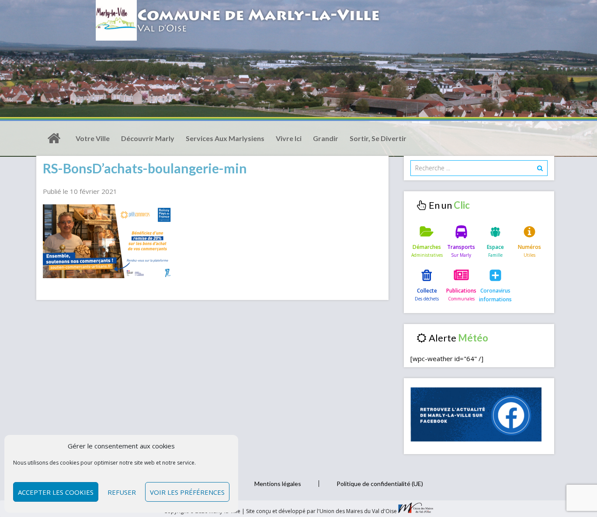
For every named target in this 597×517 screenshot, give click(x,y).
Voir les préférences (187, 492)
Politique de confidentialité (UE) (380, 483)
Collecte (427, 290)
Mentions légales (277, 483)
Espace (495, 247)
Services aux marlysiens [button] (225, 138)
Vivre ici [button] (289, 138)
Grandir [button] (325, 138)
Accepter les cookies (56, 492)
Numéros (529, 247)
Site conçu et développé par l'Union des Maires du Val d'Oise (321, 511)
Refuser (122, 492)
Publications (461, 290)
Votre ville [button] (93, 138)
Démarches (427, 247)
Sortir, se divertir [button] (378, 138)
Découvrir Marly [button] (147, 138)
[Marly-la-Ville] (53, 138)
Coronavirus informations (495, 295)
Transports (461, 247)
